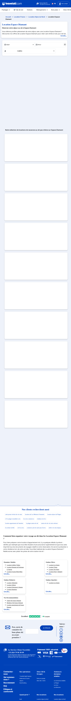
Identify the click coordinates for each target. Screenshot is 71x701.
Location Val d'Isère (54, 569)
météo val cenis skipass (55, 527)
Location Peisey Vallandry (55, 571)
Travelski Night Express (25, 676)
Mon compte (64, 3)
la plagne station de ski (32, 523)
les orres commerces (28, 519)
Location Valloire (11, 585)
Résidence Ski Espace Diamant (15, 603)
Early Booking (23, 683)
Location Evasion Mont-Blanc (14, 571)
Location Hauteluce (12, 589)
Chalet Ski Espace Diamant (14, 600)
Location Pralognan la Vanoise (15, 587)
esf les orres (21, 527)
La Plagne (56, 683)
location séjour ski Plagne (54, 514)
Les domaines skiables (59, 680)
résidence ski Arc (41, 519)
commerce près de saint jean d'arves (36, 527)
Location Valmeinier (12, 583)
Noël (21, 699)
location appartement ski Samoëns (14, 523)
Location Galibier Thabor (13, 565)
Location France (20, 17)
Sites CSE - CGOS (41, 680)
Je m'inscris (46, 628)
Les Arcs (56, 685)
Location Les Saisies (54, 565)
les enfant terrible (9, 527)
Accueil (8, 17)
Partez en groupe (41, 678)
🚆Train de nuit (18, 10)
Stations (29, 10)
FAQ (5, 686)
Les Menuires (57, 687)
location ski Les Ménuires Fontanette (34, 514)
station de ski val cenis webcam (49, 523)
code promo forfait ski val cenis (13, 514)
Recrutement (9, 683)
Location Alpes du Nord (36, 17)
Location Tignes (53, 567)
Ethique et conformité (8, 690)
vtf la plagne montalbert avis (12, 519)
